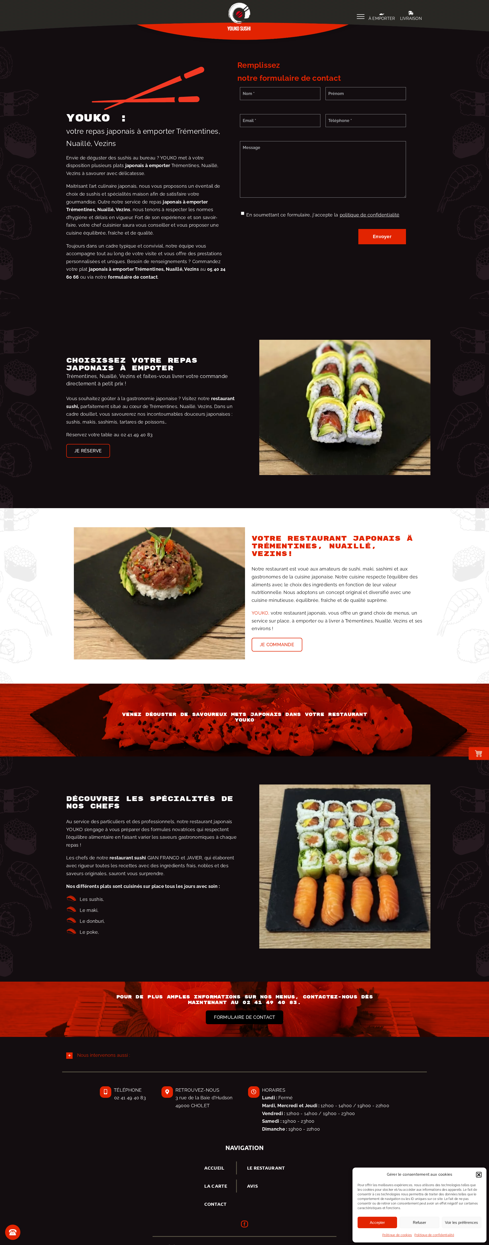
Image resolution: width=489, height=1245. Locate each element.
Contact (215, 1204)
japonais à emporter (111, 269)
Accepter (377, 1222)
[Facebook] (244, 1224)
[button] (478, 1174)
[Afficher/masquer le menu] (361, 16)
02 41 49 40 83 (137, 434)
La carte (215, 1186)
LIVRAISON (411, 18)
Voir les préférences (461, 1222)
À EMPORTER (382, 18)
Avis (252, 1186)
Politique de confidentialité (434, 1235)
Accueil (214, 1168)
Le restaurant (266, 1168)
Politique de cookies (397, 1235)
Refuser (419, 1222)
